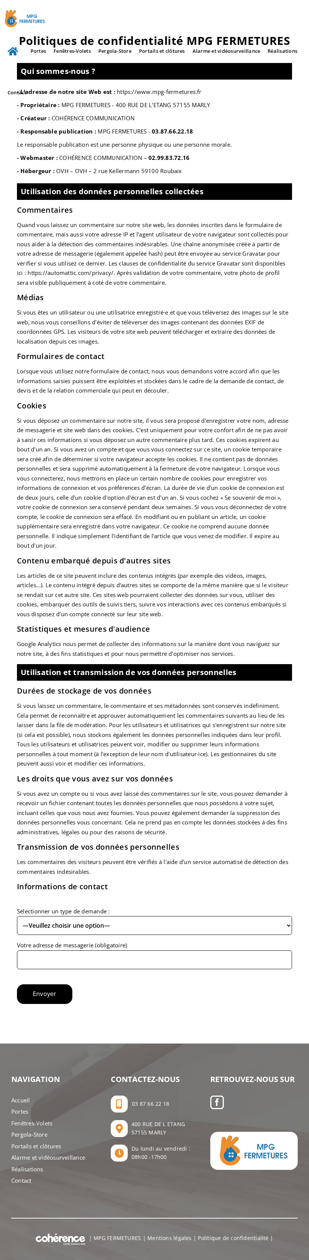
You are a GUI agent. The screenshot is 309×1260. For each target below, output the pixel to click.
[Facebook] (217, 1102)
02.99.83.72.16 (169, 157)
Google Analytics (39, 644)
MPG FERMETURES (117, 1238)
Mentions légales (169, 1238)
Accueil (20, 1100)
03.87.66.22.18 (172, 131)
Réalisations (27, 1169)
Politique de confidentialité (233, 1238)
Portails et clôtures (36, 1146)
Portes (19, 1111)
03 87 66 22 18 (150, 1103)
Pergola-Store (29, 1134)
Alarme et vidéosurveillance (48, 1157)
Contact (21, 1180)
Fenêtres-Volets (31, 1123)
